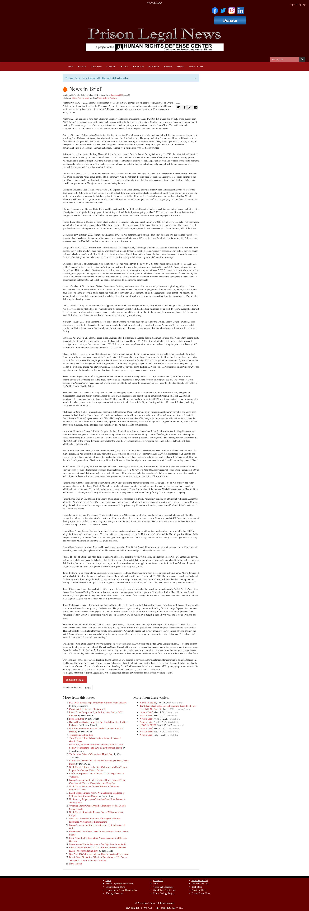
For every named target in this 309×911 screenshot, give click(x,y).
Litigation (110, 66)
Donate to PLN (198, 890)
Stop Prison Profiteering (164, 890)
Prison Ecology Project (163, 893)
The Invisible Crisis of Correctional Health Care (91, 754)
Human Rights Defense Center (119, 883)
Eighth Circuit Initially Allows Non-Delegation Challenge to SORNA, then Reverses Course (96, 794)
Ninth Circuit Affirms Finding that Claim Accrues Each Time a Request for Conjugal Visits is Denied (98, 768)
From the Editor (76, 718)
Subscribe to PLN (200, 880)
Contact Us (158, 880)
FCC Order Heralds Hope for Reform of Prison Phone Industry (97, 702)
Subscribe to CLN (200, 883)
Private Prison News (201, 893)
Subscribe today (120, 78)
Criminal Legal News (115, 886)
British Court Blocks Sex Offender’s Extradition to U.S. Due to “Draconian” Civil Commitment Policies (98, 859)
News (74, 97)
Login (292, 4)
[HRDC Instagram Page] (231, 9)
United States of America (106, 97)
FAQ (155, 883)
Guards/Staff (180, 709)
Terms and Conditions (163, 886)
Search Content (196, 66)
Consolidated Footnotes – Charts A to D (87, 709)
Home (70, 66)
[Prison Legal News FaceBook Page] (215, 9)
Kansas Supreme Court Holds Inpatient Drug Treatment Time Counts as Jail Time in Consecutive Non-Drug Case (97, 781)
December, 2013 (117, 95)
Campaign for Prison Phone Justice (121, 890)
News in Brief (83, 97)
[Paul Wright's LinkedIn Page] (240, 9)
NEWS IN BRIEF (148, 702)
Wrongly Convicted (114, 893)
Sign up (301, 4)
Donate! (180, 66)
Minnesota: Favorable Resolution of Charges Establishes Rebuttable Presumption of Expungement (94, 820)
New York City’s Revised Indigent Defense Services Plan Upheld (98, 853)
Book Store (153, 66)
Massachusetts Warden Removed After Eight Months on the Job (98, 844)
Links (125, 66)
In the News (96, 66)
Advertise (168, 66)
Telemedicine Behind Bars (81, 734)
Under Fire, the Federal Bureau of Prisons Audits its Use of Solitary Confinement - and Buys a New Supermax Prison (96, 746)
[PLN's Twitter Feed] (223, 9)
